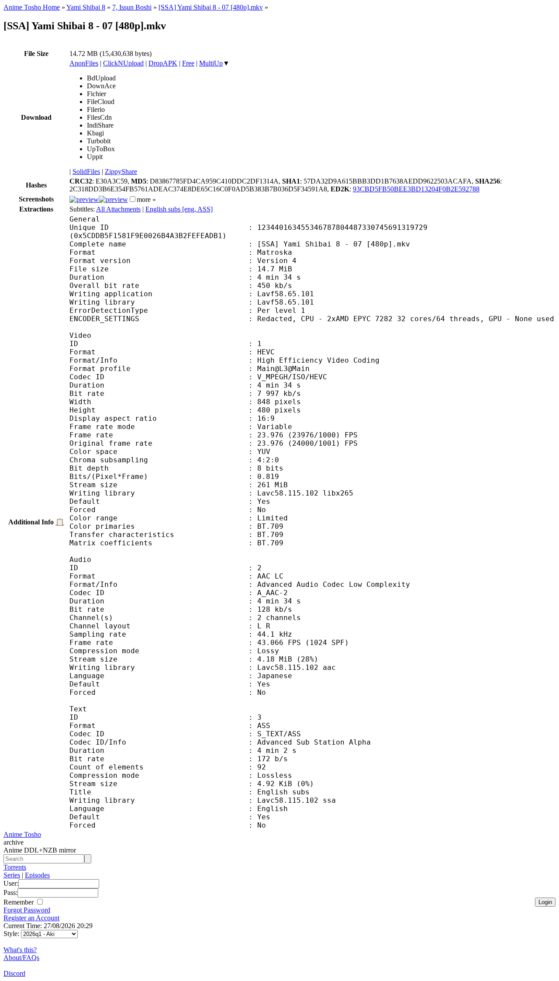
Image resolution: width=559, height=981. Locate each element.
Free (188, 63)
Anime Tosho (22, 834)
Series (11, 875)
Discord (14, 973)
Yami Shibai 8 (85, 7)
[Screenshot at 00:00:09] (84, 199)
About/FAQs (21, 957)
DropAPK (162, 63)
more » (146, 199)
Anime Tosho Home (31, 7)
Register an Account (31, 918)
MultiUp (211, 63)
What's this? (20, 949)
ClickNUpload (123, 63)
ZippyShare (121, 171)
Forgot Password (26, 910)
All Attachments (118, 209)
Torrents (14, 867)
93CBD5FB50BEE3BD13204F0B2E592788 (416, 189)
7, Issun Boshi (132, 7)
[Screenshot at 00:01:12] (113, 199)
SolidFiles (86, 171)
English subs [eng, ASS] (179, 209)
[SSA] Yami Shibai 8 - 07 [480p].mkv (211, 7)
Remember (19, 902)
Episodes (37, 875)
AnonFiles (83, 63)
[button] (132, 199)
